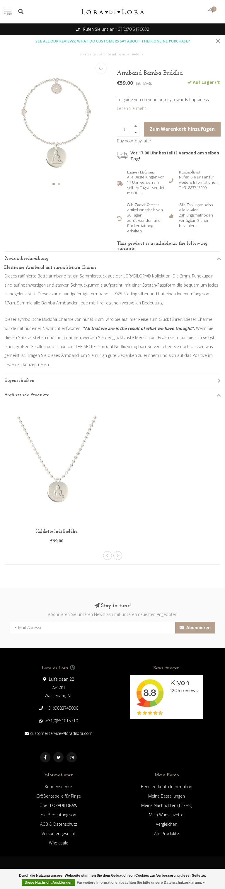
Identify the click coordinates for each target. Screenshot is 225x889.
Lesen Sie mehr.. (132, 108)
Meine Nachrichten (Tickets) (166, 805)
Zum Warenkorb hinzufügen (182, 129)
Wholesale (58, 843)
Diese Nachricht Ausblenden (48, 883)
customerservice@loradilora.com (61, 733)
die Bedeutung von (58, 815)
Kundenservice (58, 786)
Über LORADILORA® (59, 805)
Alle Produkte (166, 833)
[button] (53, 184)
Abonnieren (198, 627)
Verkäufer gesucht (58, 833)
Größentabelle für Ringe (58, 796)
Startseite (88, 54)
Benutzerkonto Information (166, 786)
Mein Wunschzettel (166, 815)
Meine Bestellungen (166, 796)
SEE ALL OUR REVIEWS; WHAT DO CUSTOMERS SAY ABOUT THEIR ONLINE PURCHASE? (112, 41)
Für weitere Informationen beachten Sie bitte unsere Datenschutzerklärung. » (141, 883)
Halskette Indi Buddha (56, 531)
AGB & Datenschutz (58, 824)
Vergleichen (166, 824)
